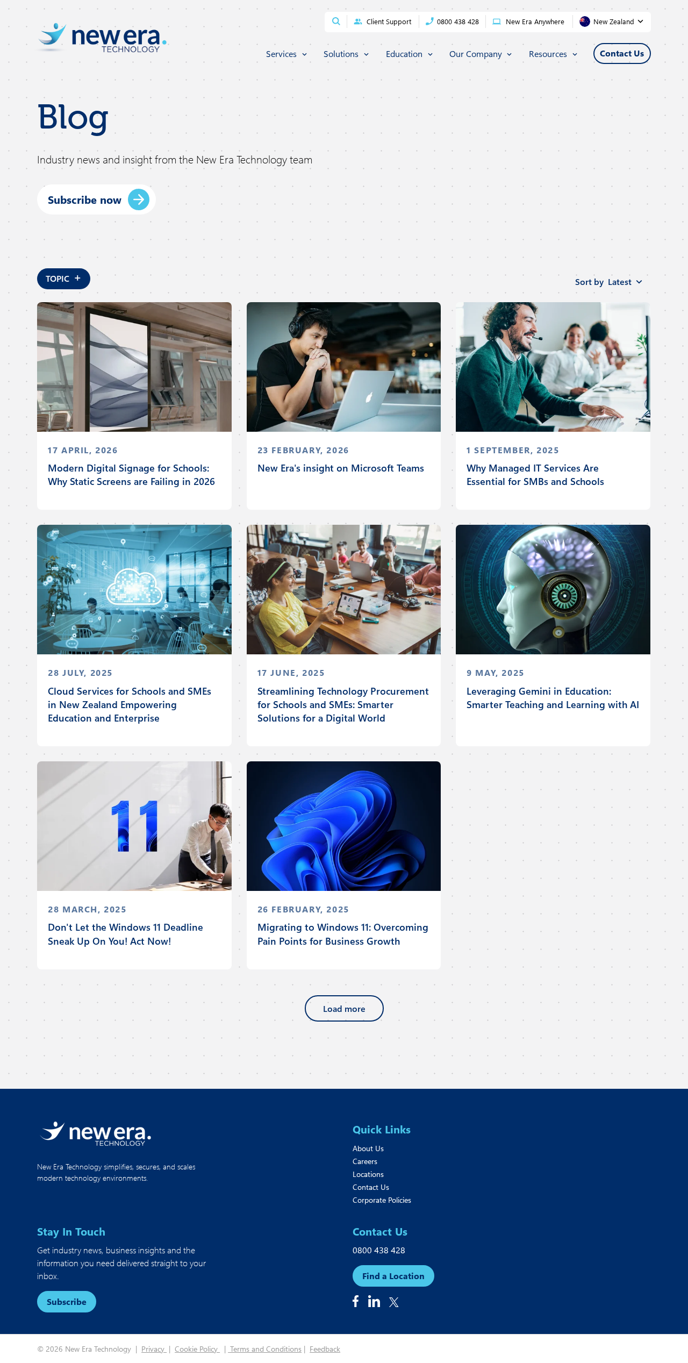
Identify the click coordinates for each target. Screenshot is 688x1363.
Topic (64, 276)
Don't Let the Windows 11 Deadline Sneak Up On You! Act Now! (125, 933)
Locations (368, 1174)
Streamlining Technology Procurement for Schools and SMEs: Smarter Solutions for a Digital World (343, 704)
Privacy (154, 1349)
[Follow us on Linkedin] (374, 1301)
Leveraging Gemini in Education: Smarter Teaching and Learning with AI (553, 697)
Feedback (325, 1349)
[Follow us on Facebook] (356, 1301)
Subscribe (67, 1301)
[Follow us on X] (394, 1302)
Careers (365, 1161)
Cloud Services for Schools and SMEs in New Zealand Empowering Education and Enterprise (129, 704)
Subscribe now (84, 199)
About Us (368, 1148)
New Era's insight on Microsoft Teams (340, 467)
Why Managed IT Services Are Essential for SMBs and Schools (535, 474)
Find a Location (393, 1275)
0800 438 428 (379, 1249)
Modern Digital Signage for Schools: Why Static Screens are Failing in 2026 (131, 474)
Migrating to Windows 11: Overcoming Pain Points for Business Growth (342, 933)
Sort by (603, 281)
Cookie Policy (197, 1349)
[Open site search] (336, 21)
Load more (344, 1008)
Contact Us (371, 1187)
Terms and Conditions (265, 1349)
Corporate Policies (382, 1200)
